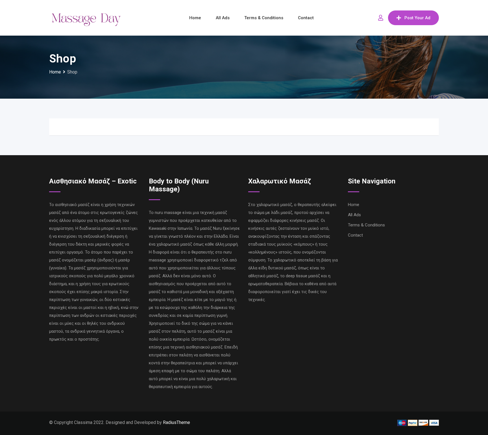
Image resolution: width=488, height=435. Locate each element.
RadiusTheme (176, 422)
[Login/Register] (380, 18)
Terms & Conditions (263, 17)
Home (195, 17)
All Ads (223, 17)
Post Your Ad (417, 17)
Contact (306, 17)
